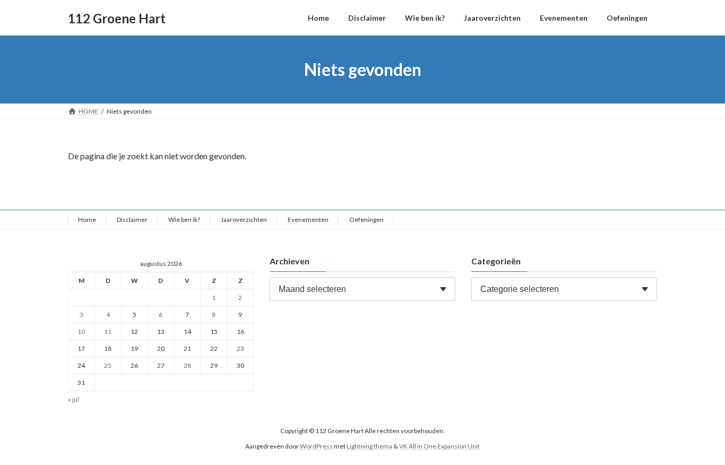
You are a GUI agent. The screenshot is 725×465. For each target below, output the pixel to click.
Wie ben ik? (184, 219)
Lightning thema (369, 446)
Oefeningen (366, 219)
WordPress (316, 446)
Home (87, 219)
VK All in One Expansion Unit (439, 446)
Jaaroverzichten (244, 219)
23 (240, 348)
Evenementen (308, 219)
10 (81, 331)
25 (107, 365)
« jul (73, 400)
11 (107, 331)
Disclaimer (132, 219)
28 (187, 365)
